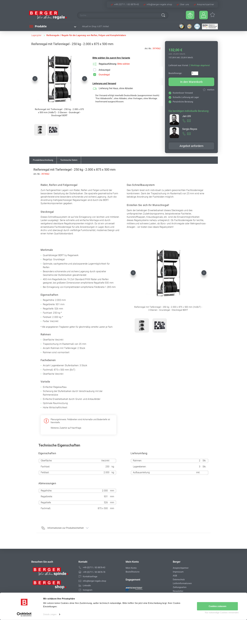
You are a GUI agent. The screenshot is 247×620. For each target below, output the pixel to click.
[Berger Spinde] (52, 572)
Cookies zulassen (217, 606)
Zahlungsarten (179, 587)
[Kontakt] (79, 576)
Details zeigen (49, 614)
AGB (175, 575)
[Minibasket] (190, 15)
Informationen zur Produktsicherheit (65, 528)
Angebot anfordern (191, 146)
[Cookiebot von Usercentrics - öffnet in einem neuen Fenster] (24, 614)
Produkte (40, 26)
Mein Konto (131, 568)
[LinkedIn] (79, 585)
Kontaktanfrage (90, 576)
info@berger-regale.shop (159, 4)
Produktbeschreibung (43, 160)
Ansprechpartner (205, 4)
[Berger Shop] (52, 585)
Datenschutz (179, 579)
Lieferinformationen (182, 583)
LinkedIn (87, 585)
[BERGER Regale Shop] (50, 15)
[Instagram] (79, 590)
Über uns (184, 4)
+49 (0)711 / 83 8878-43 (126, 4)
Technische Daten (68, 160)
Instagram (87, 590)
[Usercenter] (203, 15)
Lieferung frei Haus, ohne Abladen (116, 88)
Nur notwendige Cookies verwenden (222, 612)
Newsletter (178, 591)
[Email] (79, 581)
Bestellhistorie (133, 572)
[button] (34, 79)
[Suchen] (163, 15)
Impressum (178, 572)
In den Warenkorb (191, 82)
